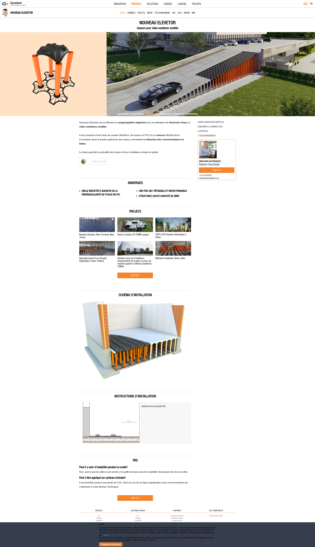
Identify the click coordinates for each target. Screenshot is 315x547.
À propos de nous (177, 520)
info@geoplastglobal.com (209, 178)
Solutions (152, 3)
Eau (99, 516)
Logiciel (182, 3)
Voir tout (135, 275)
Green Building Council (216, 516)
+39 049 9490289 (205, 175)
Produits (136, 3)
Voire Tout (135, 498)
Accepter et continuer (111, 544)
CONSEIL (168, 3)
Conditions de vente (177, 518)
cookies (106, 535)
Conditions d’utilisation (177, 516)
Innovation (120, 3)
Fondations (99, 520)
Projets (196, 3)
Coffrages (99, 518)
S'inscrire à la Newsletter (210, 126)
